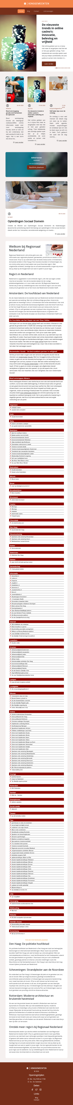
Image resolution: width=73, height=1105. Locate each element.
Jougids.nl (14, 572)
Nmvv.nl (14, 581)
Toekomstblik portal (17, 758)
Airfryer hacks (15, 648)
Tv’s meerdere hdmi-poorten (20, 832)
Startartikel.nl (15, 565)
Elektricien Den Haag (17, 544)
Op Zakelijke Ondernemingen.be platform (23, 625)
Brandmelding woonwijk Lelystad (21, 913)
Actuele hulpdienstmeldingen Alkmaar (22, 851)
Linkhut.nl (14, 567)
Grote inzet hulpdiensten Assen (20, 726)
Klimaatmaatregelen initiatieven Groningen (24, 592)
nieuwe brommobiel (17, 405)
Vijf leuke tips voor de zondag (57, 101)
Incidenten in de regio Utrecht (20, 816)
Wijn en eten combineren (19, 818)
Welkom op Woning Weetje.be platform (23, 620)
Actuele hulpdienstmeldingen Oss (21, 865)
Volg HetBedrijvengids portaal (20, 662)
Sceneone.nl (15, 576)
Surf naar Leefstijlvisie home (20, 447)
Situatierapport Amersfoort (19, 585)
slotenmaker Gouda (26, 346)
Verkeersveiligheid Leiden (19, 643)
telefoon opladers (16, 791)
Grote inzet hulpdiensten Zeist (20, 738)
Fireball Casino (16, 505)
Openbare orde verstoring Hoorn (21, 528)
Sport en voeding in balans (19, 422)
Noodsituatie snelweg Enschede (21, 821)
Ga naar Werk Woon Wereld (20, 452)
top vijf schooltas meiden (18, 805)
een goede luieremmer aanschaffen (22, 415)
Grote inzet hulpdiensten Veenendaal (22, 733)
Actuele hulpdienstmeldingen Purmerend (23, 869)
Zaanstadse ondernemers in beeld (21, 433)
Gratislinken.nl (16, 574)
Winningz (14, 495)
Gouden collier (16, 632)
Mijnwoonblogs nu (17, 876)
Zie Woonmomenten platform (20, 604)
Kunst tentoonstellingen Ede (19, 652)
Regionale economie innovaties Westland (23, 837)
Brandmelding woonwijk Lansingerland (22, 618)
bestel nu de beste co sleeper (20, 412)
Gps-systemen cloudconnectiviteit (21, 830)
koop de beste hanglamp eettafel (21, 671)
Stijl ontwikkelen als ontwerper (20, 613)
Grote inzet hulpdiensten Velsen (20, 728)
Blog (28, 11)
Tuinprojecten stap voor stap (20, 685)
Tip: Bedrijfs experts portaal (19, 770)
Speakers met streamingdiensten (21, 823)
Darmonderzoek (16, 537)
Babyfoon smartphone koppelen (21, 828)
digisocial (14, 798)
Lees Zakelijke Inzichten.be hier (20, 622)
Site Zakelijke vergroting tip (19, 694)
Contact (36, 11)
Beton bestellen (16, 482)
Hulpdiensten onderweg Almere (20, 712)
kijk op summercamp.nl (18, 922)
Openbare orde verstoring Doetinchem (22, 751)
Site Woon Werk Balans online (20, 449)
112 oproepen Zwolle (18, 588)
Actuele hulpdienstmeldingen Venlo (21, 858)
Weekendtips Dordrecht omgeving (21, 445)
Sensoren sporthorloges (18, 825)
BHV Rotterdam (16, 777)
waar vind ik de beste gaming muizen (22, 551)
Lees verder (48, 52)
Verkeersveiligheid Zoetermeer (20, 638)
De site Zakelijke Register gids (20, 691)
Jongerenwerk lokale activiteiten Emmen (23, 841)
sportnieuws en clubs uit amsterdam (22, 811)
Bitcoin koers (15, 468)
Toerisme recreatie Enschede (20, 835)
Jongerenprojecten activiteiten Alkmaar (22, 839)
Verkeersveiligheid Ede (18, 645)
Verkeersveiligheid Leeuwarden (20, 641)
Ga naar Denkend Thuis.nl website (21, 602)
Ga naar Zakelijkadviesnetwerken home (23, 664)
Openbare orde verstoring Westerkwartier (23, 742)
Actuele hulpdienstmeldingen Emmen (22, 853)
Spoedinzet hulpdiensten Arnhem (21, 717)
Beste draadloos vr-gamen (19, 615)
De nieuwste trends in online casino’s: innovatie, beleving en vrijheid (36, 102)
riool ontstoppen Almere (28, 382)
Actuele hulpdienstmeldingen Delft (21, 855)
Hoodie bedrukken (17, 458)
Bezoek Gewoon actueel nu (19, 687)
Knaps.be (14, 569)
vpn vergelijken (16, 885)
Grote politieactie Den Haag (19, 705)
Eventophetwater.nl (17, 597)
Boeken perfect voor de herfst (20, 424)
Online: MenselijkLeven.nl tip (20, 696)
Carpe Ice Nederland (17, 768)
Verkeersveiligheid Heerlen (19, 657)
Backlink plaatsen (36, 156)
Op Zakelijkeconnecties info (19, 878)
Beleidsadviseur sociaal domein (20, 530)
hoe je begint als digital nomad (20, 814)
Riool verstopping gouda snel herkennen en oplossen (14, 101)
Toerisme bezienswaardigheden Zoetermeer (24, 438)
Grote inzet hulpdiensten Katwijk (21, 735)
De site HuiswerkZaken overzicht (21, 689)
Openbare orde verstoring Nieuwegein (22, 740)
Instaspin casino (16, 396)
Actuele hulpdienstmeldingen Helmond (22, 862)
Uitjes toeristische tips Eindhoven (21, 431)
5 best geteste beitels (18, 558)
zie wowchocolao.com (18, 512)
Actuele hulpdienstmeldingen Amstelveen (23, 867)
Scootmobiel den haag (18, 518)
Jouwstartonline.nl (17, 578)
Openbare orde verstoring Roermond (22, 749)
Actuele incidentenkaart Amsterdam (22, 703)
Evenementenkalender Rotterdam (21, 428)
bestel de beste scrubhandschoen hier (22, 892)
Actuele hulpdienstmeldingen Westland (22, 848)
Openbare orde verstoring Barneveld (22, 747)
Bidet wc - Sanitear (17, 784)
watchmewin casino (17, 502)
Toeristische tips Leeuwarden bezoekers (23, 440)
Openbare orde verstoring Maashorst (22, 754)
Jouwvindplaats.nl (17, 583)
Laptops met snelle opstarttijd (20, 874)
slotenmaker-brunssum (18, 488)
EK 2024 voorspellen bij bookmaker (22, 906)
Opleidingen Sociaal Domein (26, 210)
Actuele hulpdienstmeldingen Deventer (22, 860)
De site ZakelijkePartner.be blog (20, 606)
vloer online (32, 312)
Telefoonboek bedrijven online (20, 915)
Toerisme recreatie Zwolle (19, 435)
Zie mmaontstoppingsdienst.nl (20, 678)
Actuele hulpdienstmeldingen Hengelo (22, 871)
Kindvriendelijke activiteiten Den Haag (22, 650)
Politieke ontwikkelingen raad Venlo (21, 719)
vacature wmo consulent (18, 398)
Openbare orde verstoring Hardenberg (22, 745)
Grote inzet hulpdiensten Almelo (21, 724)
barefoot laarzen (16, 765)
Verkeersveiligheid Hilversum (20, 655)
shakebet (14, 500)
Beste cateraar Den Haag (19, 595)
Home (21, 11)
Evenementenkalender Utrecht (20, 426)
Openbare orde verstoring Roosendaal (22, 525)
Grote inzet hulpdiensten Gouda (21, 721)
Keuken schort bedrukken (19, 461)
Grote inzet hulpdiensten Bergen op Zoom (23, 731)
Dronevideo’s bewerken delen (20, 590)
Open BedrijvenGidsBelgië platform (21, 599)
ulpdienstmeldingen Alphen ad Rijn (21, 846)
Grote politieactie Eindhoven (19, 708)
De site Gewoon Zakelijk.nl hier (20, 659)
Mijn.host (14, 899)
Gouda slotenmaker (31, 353)
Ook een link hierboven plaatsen (36, 929)
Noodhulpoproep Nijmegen (19, 715)
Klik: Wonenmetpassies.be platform (21, 756)
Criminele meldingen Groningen (20, 710)
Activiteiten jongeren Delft (19, 844)
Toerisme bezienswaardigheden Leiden (23, 442)
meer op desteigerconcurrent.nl (20, 475)
